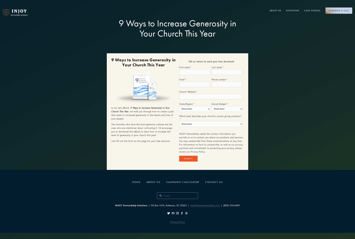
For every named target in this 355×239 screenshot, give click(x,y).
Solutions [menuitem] (292, 10)
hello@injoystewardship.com (205, 205)
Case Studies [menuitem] (312, 10)
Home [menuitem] (136, 182)
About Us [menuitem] (275, 10)
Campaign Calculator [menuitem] (182, 182)
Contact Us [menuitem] (214, 182)
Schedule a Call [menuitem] (339, 10)
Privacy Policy (198, 151)
